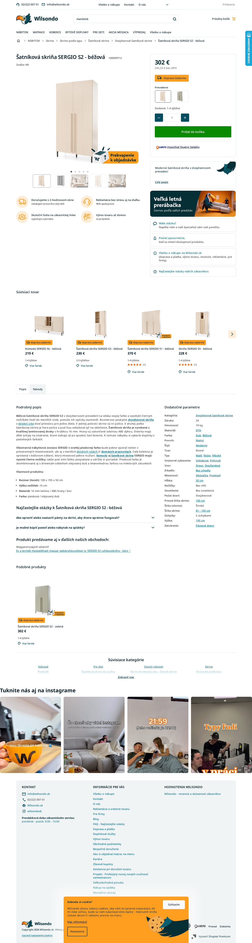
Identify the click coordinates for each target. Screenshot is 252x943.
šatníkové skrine (122, 455)
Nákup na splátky (104, 887)
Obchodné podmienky (107, 844)
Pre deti (98, 666)
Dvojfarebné (212, 465)
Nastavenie (77, 931)
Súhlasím (174, 904)
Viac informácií (77, 922)
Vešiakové (202, 460)
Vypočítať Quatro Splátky (183, 147)
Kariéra (97, 859)
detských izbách (87, 451)
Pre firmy (99, 814)
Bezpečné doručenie (106, 849)
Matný (200, 440)
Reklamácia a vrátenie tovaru (111, 809)
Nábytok (43, 666)
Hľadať (174, 19)
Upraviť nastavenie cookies (37, 935)
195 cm (200, 520)
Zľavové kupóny (103, 864)
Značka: (22, 64)
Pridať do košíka (192, 132)
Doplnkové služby (104, 834)
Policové (215, 460)
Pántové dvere (205, 525)
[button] (71, 172)
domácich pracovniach (116, 451)
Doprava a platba (104, 829)
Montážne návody (104, 892)
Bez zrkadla (203, 470)
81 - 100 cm (203, 510)
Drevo (199, 465)
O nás (142, 4)
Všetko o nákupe (109, 4)
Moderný (201, 445)
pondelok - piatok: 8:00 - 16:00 (48, 819)
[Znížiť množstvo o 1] (159, 118)
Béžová (207, 435)
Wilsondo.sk (35, 805)
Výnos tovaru (101, 839)
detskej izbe (26, 423)
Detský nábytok (153, 666)
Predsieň (215, 475)
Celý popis (161, 182)
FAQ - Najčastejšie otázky (109, 824)
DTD (198, 430)
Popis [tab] (22, 389)
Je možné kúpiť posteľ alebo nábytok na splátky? (50, 527)
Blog (96, 819)
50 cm (199, 480)
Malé (199, 455)
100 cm (200, 500)
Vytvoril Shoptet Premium (214, 936)
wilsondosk (34, 811)
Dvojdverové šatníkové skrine (214, 415)
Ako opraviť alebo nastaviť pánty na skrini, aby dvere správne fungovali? (67, 517)
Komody (102, 455)
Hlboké (216, 455)
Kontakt (129, 4)
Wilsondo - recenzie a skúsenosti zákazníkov (192, 794)
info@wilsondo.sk (38, 794)
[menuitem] (22, 32)
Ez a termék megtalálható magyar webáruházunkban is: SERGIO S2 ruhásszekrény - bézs (73, 550)
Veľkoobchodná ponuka (108, 882)
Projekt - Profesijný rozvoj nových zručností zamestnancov (120, 875)
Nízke (207, 455)
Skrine (209, 666)
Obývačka (202, 475)
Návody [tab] (38, 389)
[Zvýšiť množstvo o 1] (185, 118)
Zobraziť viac (126, 677)
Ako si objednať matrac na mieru (113, 854)
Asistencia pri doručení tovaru (112, 869)
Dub (198, 435)
